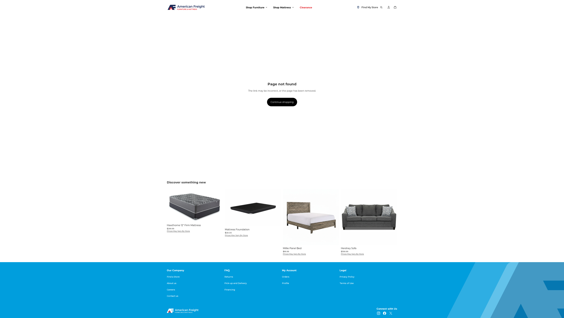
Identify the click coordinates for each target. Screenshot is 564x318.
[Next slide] (276, 207)
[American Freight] (183, 311)
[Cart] (395, 7)
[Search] (381, 7)
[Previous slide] (229, 207)
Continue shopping (282, 102)
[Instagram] (379, 313)
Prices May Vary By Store (178, 231)
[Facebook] (385, 313)
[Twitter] (391, 313)
